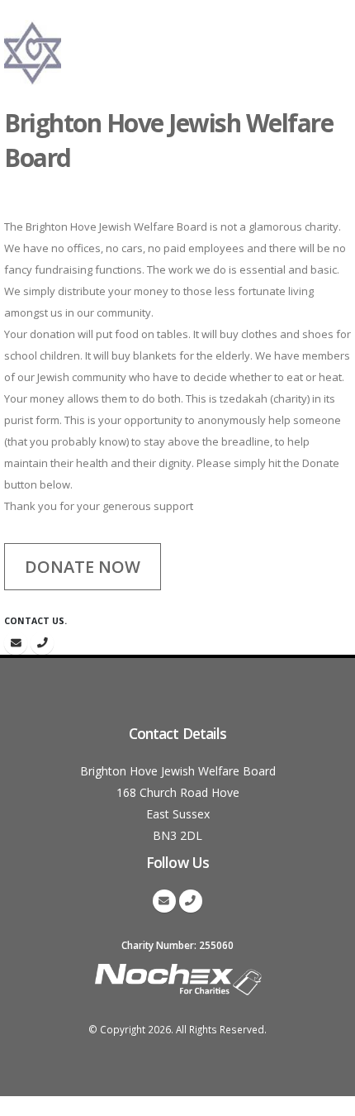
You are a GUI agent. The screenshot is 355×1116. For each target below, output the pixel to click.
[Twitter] (15, 643)
